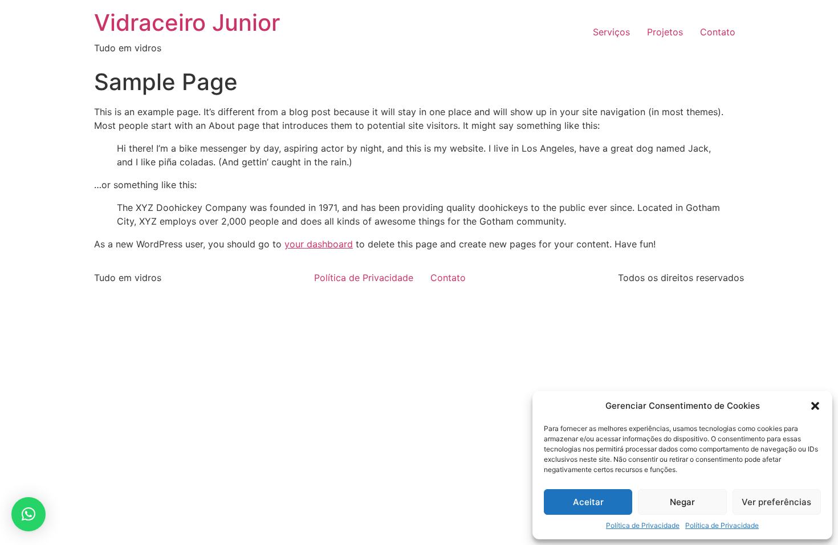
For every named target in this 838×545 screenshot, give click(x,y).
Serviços (611, 32)
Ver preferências (776, 502)
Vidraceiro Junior (187, 22)
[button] (815, 406)
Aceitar (588, 502)
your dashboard (318, 244)
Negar (682, 502)
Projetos (665, 32)
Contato (717, 32)
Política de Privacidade (643, 525)
